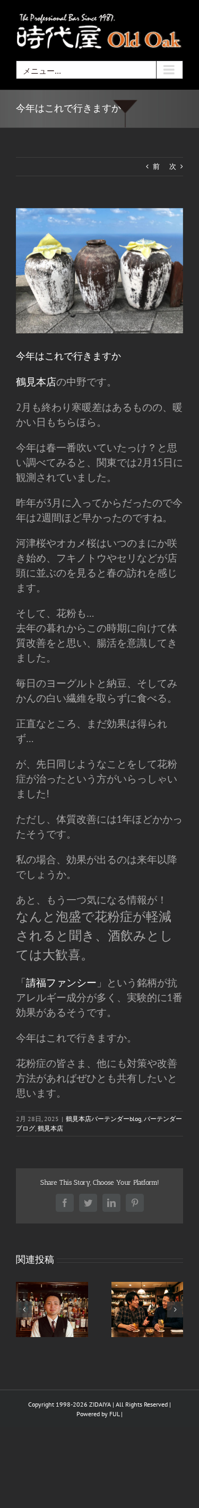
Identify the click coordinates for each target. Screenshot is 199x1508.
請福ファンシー (61, 982)
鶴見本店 (36, 381)
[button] (24, 1309)
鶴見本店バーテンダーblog (103, 1119)
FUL (114, 1414)
